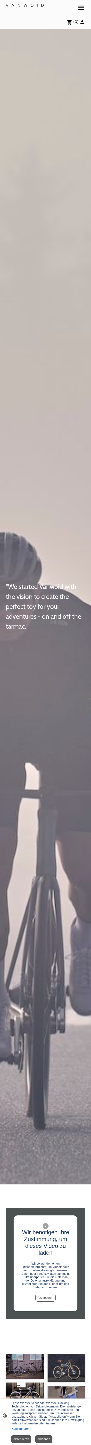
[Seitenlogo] (25, 5)
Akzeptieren (45, 1297)
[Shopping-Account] (82, 22)
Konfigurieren (21, 1428)
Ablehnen (43, 1439)
